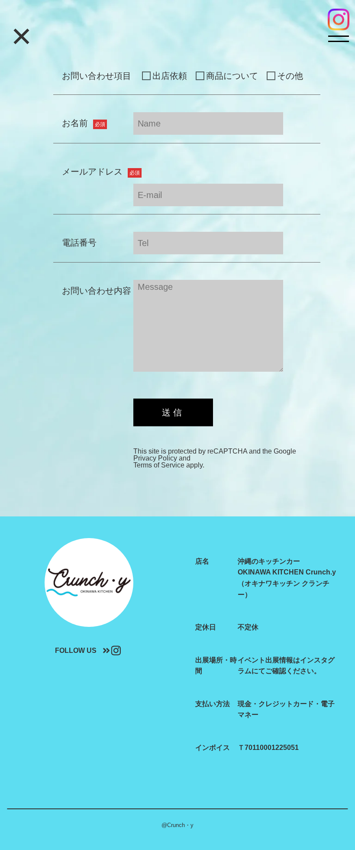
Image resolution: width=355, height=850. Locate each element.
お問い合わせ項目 (96, 76)
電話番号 (79, 242)
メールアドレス (101, 171)
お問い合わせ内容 (96, 290)
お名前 (83, 123)
